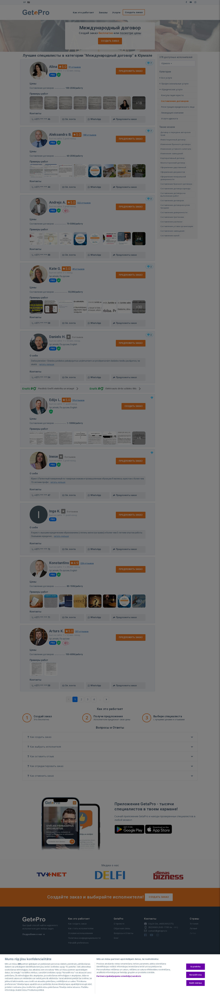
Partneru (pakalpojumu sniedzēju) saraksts (119, 976)
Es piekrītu (196, 966)
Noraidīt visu (195, 974)
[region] (110, 974)
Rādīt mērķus (195, 983)
